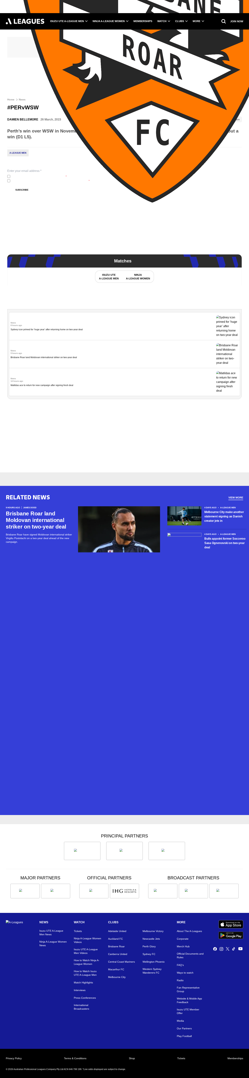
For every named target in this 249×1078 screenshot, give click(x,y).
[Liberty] (25, 891)
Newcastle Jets (151, 938)
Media (180, 1020)
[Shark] (167, 851)
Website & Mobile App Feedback (189, 1000)
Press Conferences (85, 997)
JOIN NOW (236, 21)
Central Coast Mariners (121, 961)
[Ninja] (124, 851)
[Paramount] (193, 891)
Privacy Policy (14, 1058)
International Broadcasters (81, 1007)
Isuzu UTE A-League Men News (51, 932)
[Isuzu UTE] (82, 851)
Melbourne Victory (153, 931)
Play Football (184, 1036)
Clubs (179, 21)
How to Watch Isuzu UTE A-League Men (85, 973)
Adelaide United (117, 931)
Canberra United (117, 954)
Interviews (79, 990)
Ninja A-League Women (109, 21)
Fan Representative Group (188, 989)
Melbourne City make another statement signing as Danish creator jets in (224, 516)
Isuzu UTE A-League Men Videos (86, 951)
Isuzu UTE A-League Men (67, 21)
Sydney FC (149, 954)
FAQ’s (180, 965)
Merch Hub (183, 946)
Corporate (182, 938)
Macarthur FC (116, 969)
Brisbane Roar (116, 946)
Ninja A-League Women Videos (87, 940)
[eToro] (55, 891)
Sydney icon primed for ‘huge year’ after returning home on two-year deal (47, 329)
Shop (132, 1058)
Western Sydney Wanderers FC (152, 971)
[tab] (108, 276)
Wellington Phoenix (154, 961)
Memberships (142, 21)
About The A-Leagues (189, 931)
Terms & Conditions (75, 1058)
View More (235, 497)
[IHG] (124, 891)
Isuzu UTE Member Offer (188, 1011)
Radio (180, 980)
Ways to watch (185, 972)
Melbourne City (117, 977)
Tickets (78, 931)
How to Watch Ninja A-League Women (86, 962)
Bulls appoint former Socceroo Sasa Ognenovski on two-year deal (225, 543)
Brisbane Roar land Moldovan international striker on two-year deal (44, 357)
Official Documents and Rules (190, 955)
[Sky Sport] (224, 891)
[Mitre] (93, 891)
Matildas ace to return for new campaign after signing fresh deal (42, 385)
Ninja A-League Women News (53, 943)
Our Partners (184, 1028)
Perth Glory (149, 946)
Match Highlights (83, 982)
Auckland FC (115, 938)
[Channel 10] (162, 891)
